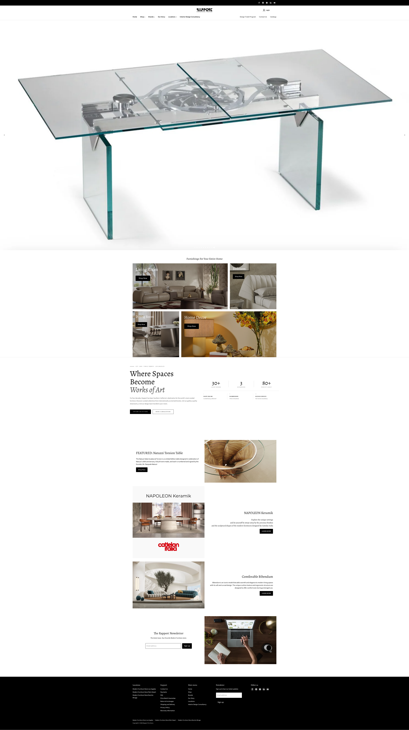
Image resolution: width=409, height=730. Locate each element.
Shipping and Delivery (167, 704)
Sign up (187, 646)
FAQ (161, 695)
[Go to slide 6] (205, 247)
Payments (163, 692)
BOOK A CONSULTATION (163, 411)
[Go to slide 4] (201, 247)
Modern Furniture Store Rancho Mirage (189, 720)
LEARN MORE (266, 531)
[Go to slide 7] (207, 247)
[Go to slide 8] (209, 247)
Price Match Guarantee (167, 698)
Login (268, 10)
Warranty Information (167, 711)
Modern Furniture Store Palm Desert (144, 692)
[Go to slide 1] (194, 247)
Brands (151, 17)
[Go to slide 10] (214, 247)
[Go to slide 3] (199, 247)
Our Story (161, 17)
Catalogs (273, 17)
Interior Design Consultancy (190, 17)
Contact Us (263, 17)
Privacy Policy (165, 707)
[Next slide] (405, 135)
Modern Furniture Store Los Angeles (144, 689)
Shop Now (141, 470)
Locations (172, 17)
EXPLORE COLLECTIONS (140, 411)
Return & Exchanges (167, 701)
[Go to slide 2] (197, 247)
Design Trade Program (248, 17)
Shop (142, 17)
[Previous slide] (4, 135)
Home (135, 17)
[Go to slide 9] (211, 247)
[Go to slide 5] (203, 247)
